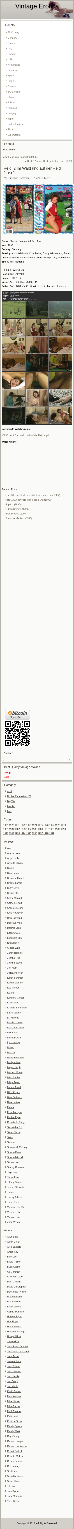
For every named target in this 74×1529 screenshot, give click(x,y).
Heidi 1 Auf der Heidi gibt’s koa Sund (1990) (49, 161)
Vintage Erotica (37, 6)
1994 (23, 833)
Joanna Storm (14, 962)
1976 (45, 825)
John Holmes (14, 1371)
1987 (45, 829)
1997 (40, 833)
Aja (9, 848)
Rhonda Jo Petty (16, 1122)
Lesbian (11, 806)
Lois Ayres (12, 1032)
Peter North (13, 1416)
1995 (28, 833)
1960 (5, 825)
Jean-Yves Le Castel (18, 1351)
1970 (11, 825)
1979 (63, 825)
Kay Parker (13, 987)
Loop (9, 811)
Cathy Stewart (14, 903)
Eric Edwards (14, 1301)
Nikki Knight (13, 1092)
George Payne (14, 1316)
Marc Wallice (14, 1396)
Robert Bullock (14, 1451)
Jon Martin (12, 1386)
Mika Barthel (13, 1077)
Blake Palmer (14, 1261)
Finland (11, 129)
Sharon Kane (14, 1152)
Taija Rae (12, 1172)
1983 (23, 829)
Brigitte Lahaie (14, 883)
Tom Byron (12, 1491)
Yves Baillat (13, 1501)
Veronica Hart (14, 1212)
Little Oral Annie (15, 1027)
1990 (63, 829)
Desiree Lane (14, 927)
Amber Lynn (13, 853)
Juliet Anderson (15, 972)
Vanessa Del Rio (15, 1207)
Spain (11, 75)
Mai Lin (11, 1052)
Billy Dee (12, 1256)
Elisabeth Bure (14, 938)
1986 (40, 829)
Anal (9, 791)
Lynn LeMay (13, 1042)
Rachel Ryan (13, 1117)
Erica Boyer (13, 942)
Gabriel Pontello (15, 1311)
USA (10, 59)
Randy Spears (14, 1426)
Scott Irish (12, 1471)
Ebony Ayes (13, 933)
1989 (57, 829)
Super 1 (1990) (13, 504)
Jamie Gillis (13, 1341)
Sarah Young (13, 1132)
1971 (17, 825)
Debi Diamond (14, 918)
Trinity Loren (13, 1202)
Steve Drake (13, 1481)
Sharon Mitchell (15, 1157)
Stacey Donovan (15, 1167)
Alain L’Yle (12, 1236)
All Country (13, 32)
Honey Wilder (14, 1336)
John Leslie (13, 1376)
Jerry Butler (13, 1356)
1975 (40, 825)
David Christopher (16, 1286)
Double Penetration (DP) (19, 796)
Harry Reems (14, 1326)
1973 (28, 825)
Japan (11, 118)
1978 (57, 825)
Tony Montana (14, 1496)
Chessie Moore (15, 908)
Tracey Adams (14, 1197)
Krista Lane (13, 1002)
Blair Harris (13, 873)
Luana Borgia (14, 1037)
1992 (11, 833)
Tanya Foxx (13, 1177)
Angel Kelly (13, 858)
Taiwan (11, 102)
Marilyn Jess (13, 1062)
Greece (11, 43)
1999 (51, 833)
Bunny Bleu (13, 893)
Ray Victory (13, 1436)
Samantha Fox (14, 1127)
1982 (17, 829)
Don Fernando (14, 1296)
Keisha (10, 992)
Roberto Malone (15, 1456)
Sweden (12, 54)
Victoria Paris (14, 1217)
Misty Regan (13, 1082)
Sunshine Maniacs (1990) (18, 518)
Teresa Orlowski (15, 1187)
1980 (5, 829)
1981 (11, 829)
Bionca (10, 868)
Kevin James (14, 1391)
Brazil (11, 81)
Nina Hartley (13, 1102)
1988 (51, 829)
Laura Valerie (14, 1012)
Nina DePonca (14, 1097)
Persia (10, 1107)
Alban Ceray (13, 1241)
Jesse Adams (14, 1361)
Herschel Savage (16, 1331)
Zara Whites (13, 1222)
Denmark (12, 70)
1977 (51, 825)
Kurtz (47, 178)
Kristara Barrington (17, 1007)
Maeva (10, 1047)
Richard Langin (15, 1441)
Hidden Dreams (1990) (17, 509)
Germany (12, 37)
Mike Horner (13, 1401)
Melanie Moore (14, 1072)
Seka (10, 1137)
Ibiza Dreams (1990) (15, 513)
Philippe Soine (14, 1421)
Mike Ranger (13, 1406)
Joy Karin (12, 967)
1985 (34, 829)
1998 (45, 833)
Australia (12, 108)
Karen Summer (15, 977)
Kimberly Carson (15, 997)
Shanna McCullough (17, 1147)
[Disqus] (37, 569)
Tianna (10, 1192)
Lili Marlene (13, 1017)
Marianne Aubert (15, 1057)
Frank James (14, 1306)
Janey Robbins (15, 952)
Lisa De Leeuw (14, 1022)
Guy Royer (12, 1321)
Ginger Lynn (13, 947)
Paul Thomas (14, 1411)
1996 (34, 833)
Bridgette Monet (15, 878)
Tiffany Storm (14, 1182)
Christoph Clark (15, 1276)
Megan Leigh (13, 1067)
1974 (34, 825)
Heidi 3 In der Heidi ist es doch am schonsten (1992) (32, 495)
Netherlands (14, 64)
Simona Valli (13, 1162)
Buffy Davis (13, 888)
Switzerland (14, 91)
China (11, 97)
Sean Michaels (15, 1476)
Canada (12, 86)
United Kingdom (16, 124)
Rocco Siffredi (14, 1461)
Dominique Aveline (16, 1291)
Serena (11, 1142)
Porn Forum (9, 149)
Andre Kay (12, 1251)
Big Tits (11, 801)
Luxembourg (14, 135)
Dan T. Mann (13, 1281)
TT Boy (11, 1486)
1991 (5, 833)
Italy (10, 48)
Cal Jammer (13, 1271)
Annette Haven (15, 863)
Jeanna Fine (13, 958)
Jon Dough (12, 1381)
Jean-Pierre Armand (17, 1346)
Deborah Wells (14, 922)
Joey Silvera (13, 1366)
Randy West (13, 1431)
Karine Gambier (15, 982)
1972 (23, 825)
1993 (17, 833)
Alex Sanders (14, 1246)
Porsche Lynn (14, 1112)
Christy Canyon (15, 913)
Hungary (12, 113)
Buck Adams (13, 1266)
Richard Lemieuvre (17, 1446)
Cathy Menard (14, 898)
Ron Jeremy (13, 1466)
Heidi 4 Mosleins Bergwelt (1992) (19, 157)
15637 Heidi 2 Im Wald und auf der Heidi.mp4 (25, 435)
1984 (28, 829)
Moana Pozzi (14, 1087)
